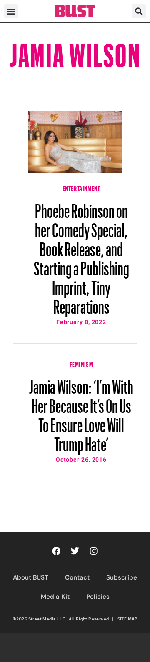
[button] (11, 11)
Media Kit (55, 596)
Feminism (81, 363)
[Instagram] (93, 551)
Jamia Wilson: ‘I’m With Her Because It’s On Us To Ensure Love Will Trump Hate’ (81, 411)
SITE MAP (128, 618)
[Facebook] (56, 551)
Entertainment (81, 187)
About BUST (30, 577)
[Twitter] (75, 551)
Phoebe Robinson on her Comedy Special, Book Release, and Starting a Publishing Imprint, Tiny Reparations (81, 254)
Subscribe (121, 577)
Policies (98, 596)
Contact (77, 577)
